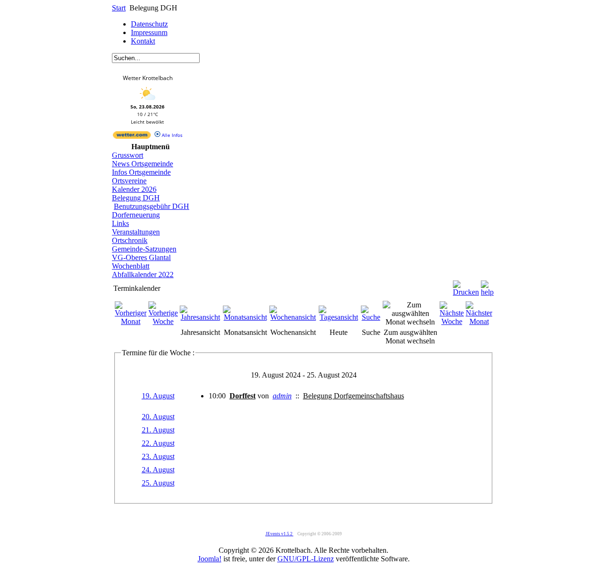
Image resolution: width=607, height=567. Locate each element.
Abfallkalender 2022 (143, 274)
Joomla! (209, 559)
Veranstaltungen (136, 232)
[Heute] (339, 317)
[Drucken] (466, 286)
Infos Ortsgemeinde (141, 172)
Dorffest (243, 396)
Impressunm (149, 32)
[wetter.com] (132, 137)
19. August (158, 396)
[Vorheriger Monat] (131, 321)
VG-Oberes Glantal (141, 257)
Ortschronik (129, 240)
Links (120, 223)
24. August (158, 470)
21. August (158, 430)
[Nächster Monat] (479, 321)
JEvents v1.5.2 (280, 533)
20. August (158, 417)
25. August (158, 483)
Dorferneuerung (136, 215)
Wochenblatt (130, 266)
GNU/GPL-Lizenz (305, 559)
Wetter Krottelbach (148, 78)
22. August (158, 443)
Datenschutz (149, 24)
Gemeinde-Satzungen (144, 249)
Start (119, 8)
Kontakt (143, 41)
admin (282, 396)
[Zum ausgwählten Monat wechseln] (410, 322)
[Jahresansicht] (200, 317)
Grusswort (127, 155)
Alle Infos (171, 135)
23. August (158, 456)
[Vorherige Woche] (163, 321)
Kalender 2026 (134, 189)
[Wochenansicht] (293, 317)
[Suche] (371, 317)
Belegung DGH (136, 198)
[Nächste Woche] (452, 321)
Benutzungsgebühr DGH (151, 206)
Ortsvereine (129, 181)
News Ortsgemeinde (142, 164)
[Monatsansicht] (245, 317)
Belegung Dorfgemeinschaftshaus (353, 396)
